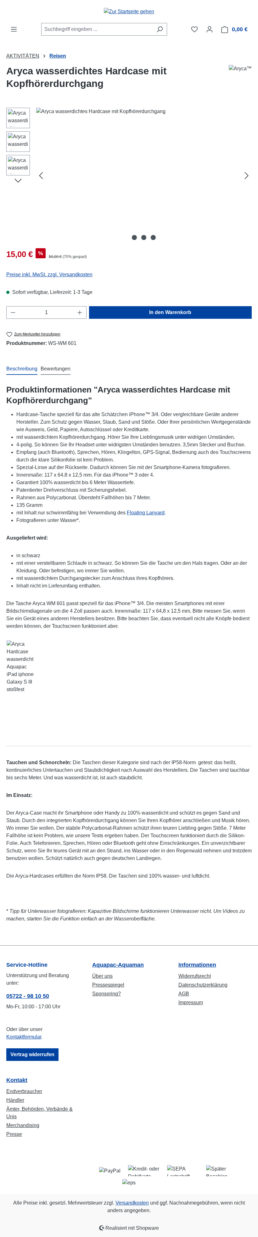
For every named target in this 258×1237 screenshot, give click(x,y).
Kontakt (16, 1080)
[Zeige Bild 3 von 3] (153, 237)
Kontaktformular (23, 1036)
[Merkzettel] (194, 29)
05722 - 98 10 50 (27, 996)
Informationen (197, 965)
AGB (183, 993)
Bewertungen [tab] (55, 368)
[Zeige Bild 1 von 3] (134, 237)
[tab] (21, 369)
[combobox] (97, 29)
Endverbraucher (24, 1091)
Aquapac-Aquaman (118, 965)
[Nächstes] (246, 175)
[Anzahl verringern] (13, 312)
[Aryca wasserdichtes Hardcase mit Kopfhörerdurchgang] (143, 175)
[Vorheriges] (41, 175)
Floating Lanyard (146, 512)
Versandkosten (132, 1203)
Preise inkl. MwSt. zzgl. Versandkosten (49, 274)
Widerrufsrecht (194, 976)
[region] (129, 175)
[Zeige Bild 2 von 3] (143, 237)
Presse (14, 1134)
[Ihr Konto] (209, 29)
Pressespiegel (108, 985)
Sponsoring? (106, 993)
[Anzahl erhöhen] (80, 312)
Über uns (102, 976)
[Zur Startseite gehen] (129, 11)
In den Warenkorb (170, 312)
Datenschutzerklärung (202, 985)
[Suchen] (159, 29)
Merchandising (22, 1125)
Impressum (190, 1002)
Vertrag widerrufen (32, 1054)
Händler (15, 1100)
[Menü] (13, 29)
